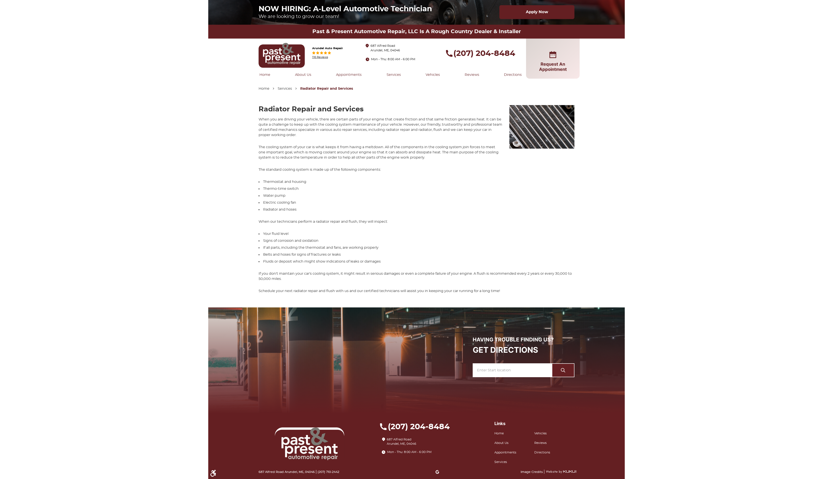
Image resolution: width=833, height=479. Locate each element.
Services (394, 74)
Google (437, 472)
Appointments (349, 74)
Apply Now (537, 12)
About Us (303, 74)
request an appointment (553, 67)
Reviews (472, 74)
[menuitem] (264, 74)
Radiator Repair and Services (326, 88)
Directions (513, 74)
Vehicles (433, 74)
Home (264, 74)
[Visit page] (563, 370)
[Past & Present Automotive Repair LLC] (282, 55)
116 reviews (320, 57)
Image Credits (532, 472)
